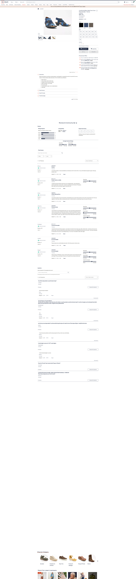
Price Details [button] (81, 17)
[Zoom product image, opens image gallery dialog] (39, 34)
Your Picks (3, 4)
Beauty (36, 4)
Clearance (24, 4)
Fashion (32, 4)
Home (51, 4)
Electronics (55, 4)
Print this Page (75, 99)
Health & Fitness (71, 4)
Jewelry (40, 4)
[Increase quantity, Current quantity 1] (83, 43)
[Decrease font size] (77, 72)
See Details (87, 69)
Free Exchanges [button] (42, 95)
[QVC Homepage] (38, 9)
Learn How (95, 65)
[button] (124, 2)
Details (91, 60)
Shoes (44, 4)
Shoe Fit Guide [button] (42, 93)
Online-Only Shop (17, 4)
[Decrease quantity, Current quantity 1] (79, 43)
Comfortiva (81, 13)
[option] (68, 6)
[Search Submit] (119, 2)
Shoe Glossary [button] (42, 90)
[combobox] (71, 2)
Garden (28, 4)
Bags (47, 4)
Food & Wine (65, 4)
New (7, 4)
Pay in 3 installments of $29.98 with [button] (87, 57)
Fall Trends (11, 4)
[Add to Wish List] (97, 11)
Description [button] (41, 74)
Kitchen (60, 4)
